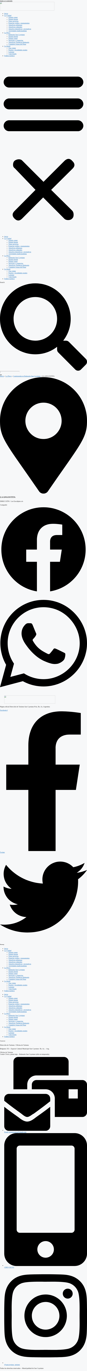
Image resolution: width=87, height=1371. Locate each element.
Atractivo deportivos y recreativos (19, 29)
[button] (43, 146)
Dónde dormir (13, 19)
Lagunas (11, 52)
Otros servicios (13, 21)
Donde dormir (13, 36)
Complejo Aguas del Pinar (17, 44)
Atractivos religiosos (15, 25)
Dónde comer (13, 17)
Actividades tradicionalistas (17, 31)
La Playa (7, 33)
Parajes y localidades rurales (17, 50)
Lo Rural (7, 46)
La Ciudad (7, 15)
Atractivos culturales (15, 27)
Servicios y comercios (15, 40)
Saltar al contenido (6, 1)
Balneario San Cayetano (16, 35)
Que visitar (12, 48)
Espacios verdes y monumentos (18, 23)
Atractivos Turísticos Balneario (18, 42)
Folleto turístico (9, 56)
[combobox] (10, 372)
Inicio (6, 13)
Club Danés (12, 54)
